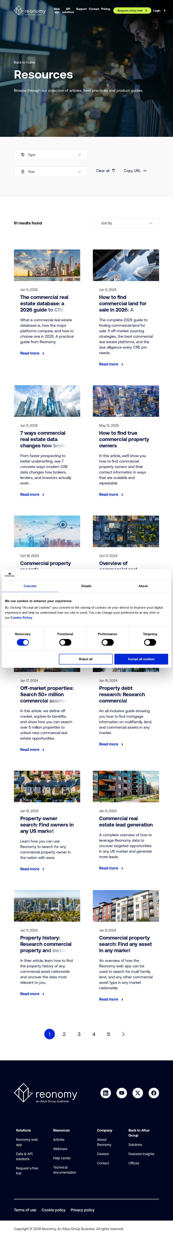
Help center (62, 1158)
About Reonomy (104, 1142)
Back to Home (24, 62)
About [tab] (143, 586)
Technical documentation (64, 1169)
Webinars (60, 1149)
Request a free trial (27, 1170)
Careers (103, 1154)
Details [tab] (86, 586)
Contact (103, 1163)
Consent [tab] (30, 586)
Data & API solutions (24, 1156)
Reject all (85, 659)
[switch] (65, 642)
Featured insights (141, 1154)
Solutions (135, 1144)
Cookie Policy (21, 617)
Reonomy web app (27, 1142)
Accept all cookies (141, 659)
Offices (133, 1163)
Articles (58, 1139)
